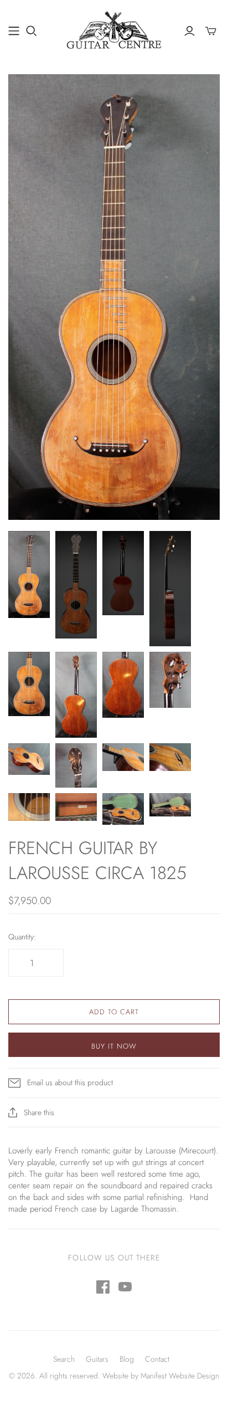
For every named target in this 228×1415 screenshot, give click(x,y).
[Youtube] (125, 1287)
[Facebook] (103, 1287)
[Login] (189, 31)
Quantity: (22, 937)
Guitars (97, 1359)
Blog (127, 1359)
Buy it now (114, 1046)
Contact (157, 1359)
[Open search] (31, 31)
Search (64, 1359)
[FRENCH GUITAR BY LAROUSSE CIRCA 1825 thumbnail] (29, 574)
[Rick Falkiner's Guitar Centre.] (114, 28)
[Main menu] (13, 31)
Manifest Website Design (180, 1375)
